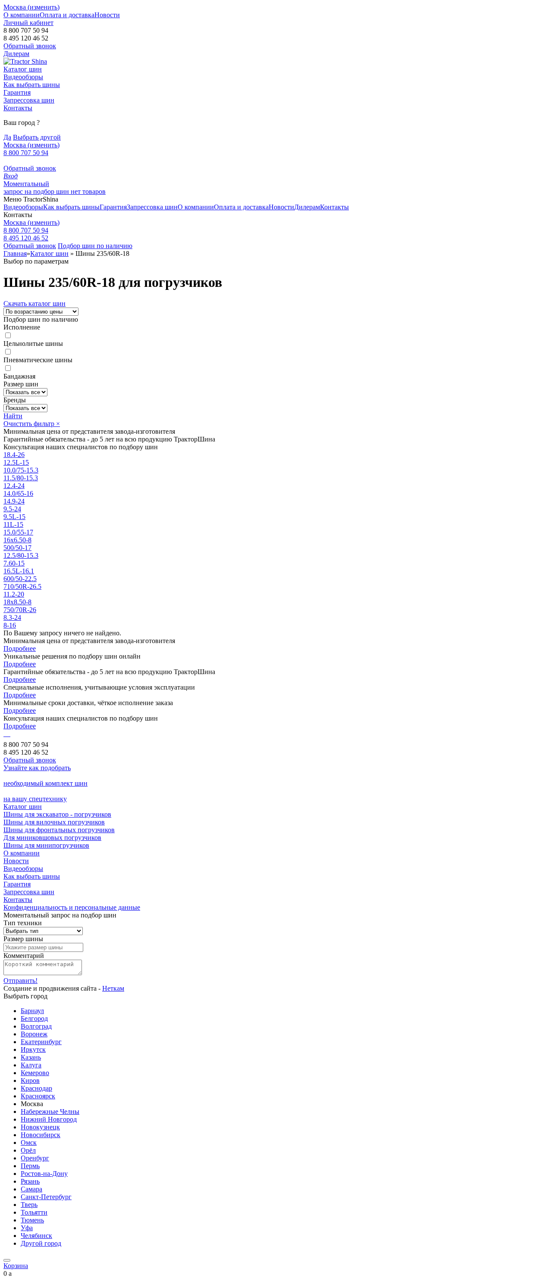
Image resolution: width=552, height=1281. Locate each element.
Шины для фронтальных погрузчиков (59, 829)
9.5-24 (12, 509)
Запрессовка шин (28, 100)
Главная (15, 253)
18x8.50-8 (17, 602)
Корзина (15, 1265)
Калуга (31, 1065)
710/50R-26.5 (22, 586)
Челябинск (36, 1235)
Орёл (28, 1150)
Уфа (27, 1227)
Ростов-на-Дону (44, 1173)
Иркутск (33, 1049)
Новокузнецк (40, 1127)
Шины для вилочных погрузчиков (54, 822)
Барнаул (32, 1010)
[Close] (6, 1260)
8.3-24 (12, 617)
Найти (12, 416)
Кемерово (35, 1072)
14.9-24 (14, 501)
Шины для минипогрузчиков (46, 845)
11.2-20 (13, 594)
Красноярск (38, 1096)
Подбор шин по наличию (95, 245)
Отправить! (20, 980)
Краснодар (36, 1088)
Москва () (31, 7)
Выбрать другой (37, 137)
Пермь (30, 1165)
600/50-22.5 (20, 578)
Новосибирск (40, 1134)
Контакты (17, 108)
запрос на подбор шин (37, 187)
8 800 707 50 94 (25, 152)
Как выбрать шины (31, 84)
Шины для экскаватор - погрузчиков (57, 814)
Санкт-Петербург (46, 1196)
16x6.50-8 (17, 540)
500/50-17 (17, 547)
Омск (29, 1142)
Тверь (29, 1204)
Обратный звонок (29, 168)
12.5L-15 (16, 462)
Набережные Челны (50, 1111)
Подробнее (19, 648)
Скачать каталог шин (34, 303)
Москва (31, 222)
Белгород (34, 1018)
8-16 (9, 625)
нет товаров (88, 191)
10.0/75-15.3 (20, 470)
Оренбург (35, 1158)
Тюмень (32, 1220)
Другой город (41, 1243)
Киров (30, 1080)
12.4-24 (14, 485)
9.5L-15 (14, 516)
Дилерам (16, 53)
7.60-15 (14, 563)
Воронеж (34, 1034)
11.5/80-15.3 (20, 478)
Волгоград (36, 1026)
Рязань (30, 1181)
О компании (21, 15)
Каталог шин (22, 69)
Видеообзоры (23, 77)
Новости (107, 15)
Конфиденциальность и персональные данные (71, 907)
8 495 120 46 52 (25, 238)
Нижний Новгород (49, 1119)
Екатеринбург (41, 1041)
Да (7, 137)
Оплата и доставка (67, 15)
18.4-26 (14, 454)
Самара (31, 1189)
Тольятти (34, 1212)
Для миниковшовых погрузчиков (52, 837)
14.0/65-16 (18, 493)
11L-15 (13, 524)
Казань (31, 1057)
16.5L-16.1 (18, 571)
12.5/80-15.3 (20, 555)
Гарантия (17, 92)
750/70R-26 (19, 609)
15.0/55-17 (18, 532)
